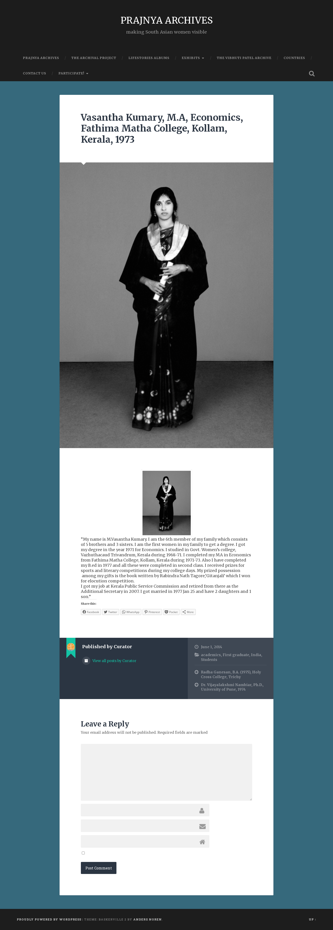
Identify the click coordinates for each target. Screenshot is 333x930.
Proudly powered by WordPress (49, 919)
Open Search (311, 73)
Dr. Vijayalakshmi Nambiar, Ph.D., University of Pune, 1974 (232, 687)
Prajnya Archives (41, 58)
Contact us (34, 73)
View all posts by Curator (114, 661)
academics (211, 655)
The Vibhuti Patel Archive (244, 58)
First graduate (236, 655)
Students (209, 660)
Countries (294, 58)
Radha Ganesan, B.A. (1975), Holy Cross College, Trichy (231, 674)
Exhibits (191, 58)
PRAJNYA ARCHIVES (167, 20)
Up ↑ (312, 919)
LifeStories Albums (148, 58)
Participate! (71, 73)
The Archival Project (93, 58)
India (256, 655)
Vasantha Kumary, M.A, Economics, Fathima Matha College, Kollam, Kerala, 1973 (162, 128)
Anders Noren (147, 919)
